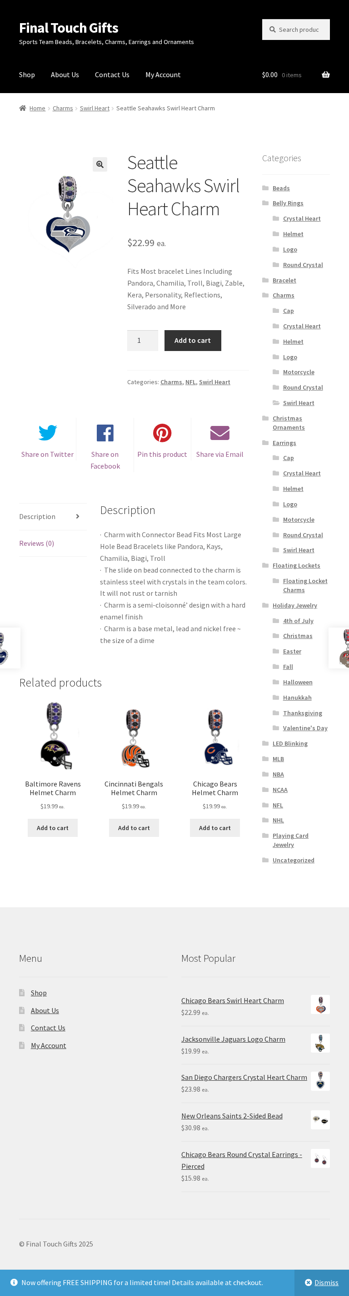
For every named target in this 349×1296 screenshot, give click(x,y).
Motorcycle (298, 372)
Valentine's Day (305, 728)
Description (37, 516)
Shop (27, 74)
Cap (288, 311)
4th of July (298, 621)
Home (37, 108)
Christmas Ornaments (289, 422)
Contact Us (112, 74)
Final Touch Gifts (68, 28)
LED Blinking (290, 743)
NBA (278, 774)
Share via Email (220, 454)
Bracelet (284, 280)
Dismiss (326, 1282)
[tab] (53, 517)
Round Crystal (303, 265)
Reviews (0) (36, 543)
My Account (163, 74)
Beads (281, 188)
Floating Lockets (296, 565)
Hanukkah (297, 697)
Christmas (298, 636)
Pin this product (162, 454)
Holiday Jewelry (295, 605)
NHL (278, 820)
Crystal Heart (302, 218)
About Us (65, 74)
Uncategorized (293, 860)
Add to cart (192, 340)
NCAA (280, 790)
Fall (288, 667)
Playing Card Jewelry (291, 840)
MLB (278, 759)
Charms (63, 108)
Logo (290, 249)
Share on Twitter (47, 454)
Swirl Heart (95, 108)
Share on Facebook (105, 460)
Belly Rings (288, 203)
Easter (292, 651)
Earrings (284, 443)
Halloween (298, 682)
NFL (190, 382)
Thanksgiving (302, 713)
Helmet (293, 234)
